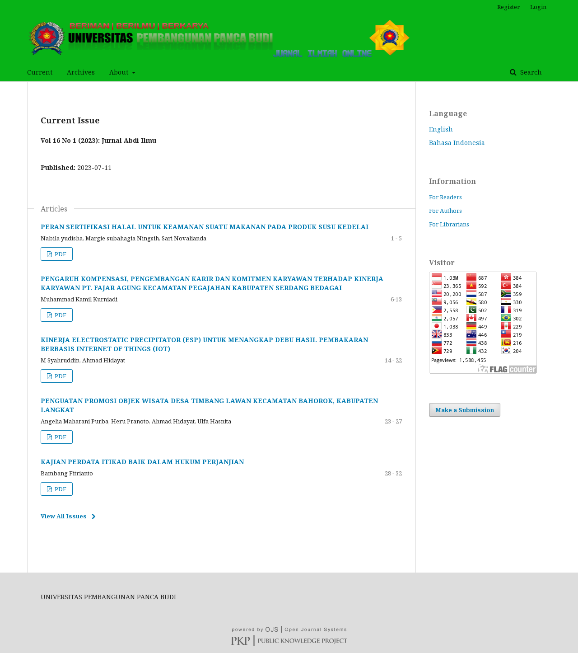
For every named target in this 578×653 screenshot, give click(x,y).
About (119, 72)
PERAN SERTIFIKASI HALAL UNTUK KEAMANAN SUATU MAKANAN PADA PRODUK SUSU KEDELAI (204, 226)
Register (508, 7)
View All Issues (64, 516)
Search (530, 72)
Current (39, 72)
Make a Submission (464, 410)
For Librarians (449, 224)
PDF (59, 254)
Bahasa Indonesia (457, 142)
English (441, 129)
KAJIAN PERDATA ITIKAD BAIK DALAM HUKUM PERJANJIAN (142, 461)
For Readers (445, 197)
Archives (81, 72)
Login (538, 7)
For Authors (445, 211)
